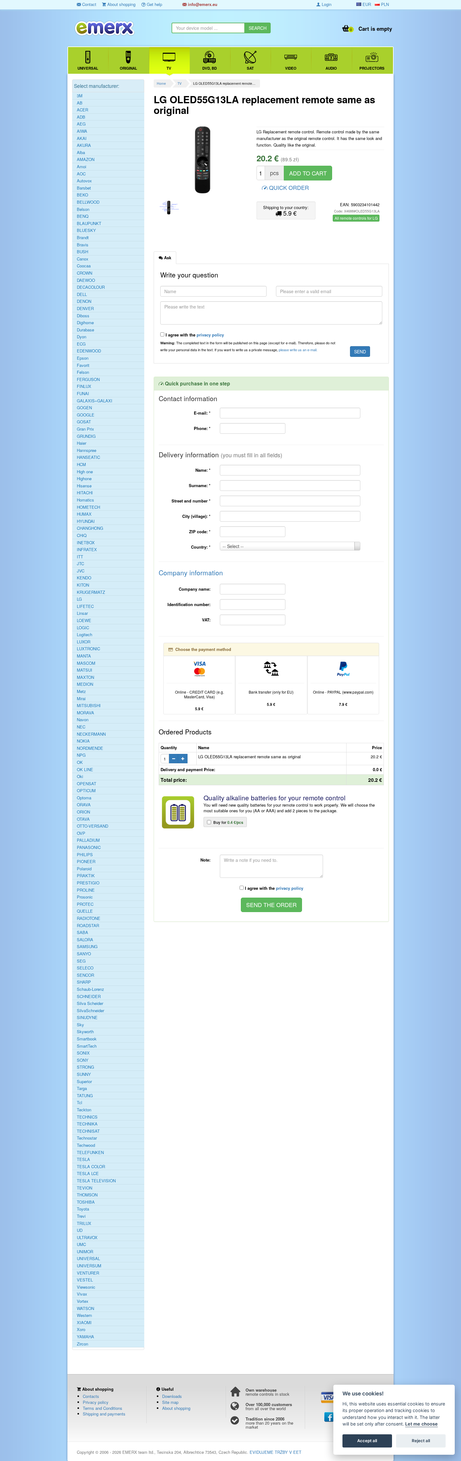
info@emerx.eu (202, 4)
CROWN (84, 273)
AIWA (82, 131)
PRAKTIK (86, 875)
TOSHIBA (86, 1202)
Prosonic (85, 897)
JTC (80, 563)
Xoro (81, 1329)
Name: (202, 470)
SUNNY (84, 1074)
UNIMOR (85, 1251)
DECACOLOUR (91, 287)
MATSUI (84, 670)
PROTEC (85, 904)
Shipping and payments (104, 1414)
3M (79, 95)
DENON (84, 301)
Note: (205, 860)
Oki (80, 776)
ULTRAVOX (87, 1237)
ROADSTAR (88, 925)
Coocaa (84, 265)
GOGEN (84, 407)
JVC (80, 570)
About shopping (120, 4)
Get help (154, 4)
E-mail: (202, 413)
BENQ (82, 216)
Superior (84, 1081)
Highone (84, 478)
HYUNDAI (86, 521)
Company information (191, 572)
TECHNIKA (87, 1123)
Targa (82, 1088)
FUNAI (83, 393)
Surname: (199, 485)
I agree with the (194, 335)
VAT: (206, 620)
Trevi (81, 1216)
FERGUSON (88, 379)
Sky (80, 1024)
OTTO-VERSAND (92, 826)
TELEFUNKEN (90, 1152)
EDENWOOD (89, 350)
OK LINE (85, 769)
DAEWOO (86, 280)
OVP (81, 833)
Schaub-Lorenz (90, 989)
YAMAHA (85, 1336)
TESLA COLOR (91, 1166)
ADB (81, 117)
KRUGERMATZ (91, 592)
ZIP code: (199, 531)
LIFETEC (85, 606)
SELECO (85, 967)
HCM (81, 464)
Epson (82, 358)
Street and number (191, 501)
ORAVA (84, 804)
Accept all (367, 1440)
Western (84, 1315)
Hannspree (86, 450)
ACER (82, 109)
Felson (83, 372)
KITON (83, 585)
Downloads (172, 1396)
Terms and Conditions (102, 1408)
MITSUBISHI (89, 705)
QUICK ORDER (288, 187)
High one (85, 471)
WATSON (85, 1308)
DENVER (85, 308)
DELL (82, 294)
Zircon (82, 1343)
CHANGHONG (90, 528)
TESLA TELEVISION (96, 1180)
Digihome (85, 322)
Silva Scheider (90, 1003)
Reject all (421, 1440)
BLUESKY (86, 230)
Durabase (85, 329)
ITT (80, 556)
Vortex (82, 1301)
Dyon (81, 336)
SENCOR (85, 975)
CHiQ (82, 535)
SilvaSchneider (90, 1010)
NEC (81, 726)
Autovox (84, 180)
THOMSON (87, 1194)
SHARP (84, 982)
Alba (81, 152)
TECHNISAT (88, 1131)
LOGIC (83, 627)
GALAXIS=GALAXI (94, 400)
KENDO (84, 577)
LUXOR (83, 641)
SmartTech (87, 1046)
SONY (82, 1060)
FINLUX (84, 386)
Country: (200, 547)
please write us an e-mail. (298, 349)
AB (79, 102)
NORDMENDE (90, 748)
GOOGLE (85, 414)
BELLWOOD (88, 202)
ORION (83, 811)
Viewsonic (86, 1287)
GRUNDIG (86, 436)
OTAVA (83, 819)
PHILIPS (85, 854)
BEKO (82, 194)
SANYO (84, 953)
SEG (81, 961)
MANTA (84, 655)
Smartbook (87, 1038)
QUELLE (85, 911)
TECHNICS (87, 1117)
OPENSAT (86, 783)
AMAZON (85, 159)
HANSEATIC (88, 457)
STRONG (85, 1067)
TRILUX (84, 1223)
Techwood (86, 1145)
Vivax (82, 1294)
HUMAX (84, 514)
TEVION (84, 1187)
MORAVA (85, 712)
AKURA (84, 145)
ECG (81, 343)
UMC (81, 1244)
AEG (81, 123)
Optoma (84, 797)
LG (79, 599)
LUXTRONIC (88, 648)
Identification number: (188, 604)
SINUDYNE (87, 1017)
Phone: (202, 428)
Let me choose (421, 1424)
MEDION (85, 684)
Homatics (85, 499)
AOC (81, 173)
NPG (81, 755)
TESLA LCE (88, 1173)
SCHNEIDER (89, 996)
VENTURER (88, 1273)
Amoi (81, 166)
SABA (82, 932)
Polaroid (84, 868)
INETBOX (86, 542)
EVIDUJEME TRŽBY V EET (275, 1452)
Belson (83, 209)
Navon (82, 719)
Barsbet (84, 188)
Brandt (83, 237)
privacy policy (210, 335)
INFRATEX (87, 549)
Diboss (83, 315)
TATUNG (85, 1095)
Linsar (82, 613)
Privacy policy (96, 1402)
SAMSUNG (87, 946)
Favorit (83, 365)
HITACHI (85, 492)
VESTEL (85, 1279)
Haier (81, 443)
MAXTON (85, 677)
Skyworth (85, 1031)
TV (180, 83)
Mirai (81, 698)
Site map (170, 1402)
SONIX (83, 1052)
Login (326, 4)
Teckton (84, 1109)
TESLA (83, 1159)
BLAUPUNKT (89, 223)
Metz (81, 691)
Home (161, 83)
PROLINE (86, 890)
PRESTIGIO (88, 882)
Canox (82, 258)
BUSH (82, 251)
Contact (88, 4)
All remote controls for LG (356, 218)
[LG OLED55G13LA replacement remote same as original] (202, 159)
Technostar (87, 1138)
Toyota (83, 1208)
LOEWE (84, 620)
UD (79, 1230)
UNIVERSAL (88, 1258)
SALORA (85, 939)
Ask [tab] (167, 258)
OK (80, 762)
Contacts (91, 1396)
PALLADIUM (88, 840)
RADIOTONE (88, 918)
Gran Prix (85, 429)
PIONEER (86, 861)
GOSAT (84, 421)
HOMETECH (88, 507)
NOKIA (83, 741)
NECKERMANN (91, 734)
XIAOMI (84, 1322)
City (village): (196, 516)
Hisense (84, 485)
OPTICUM (86, 790)
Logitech (84, 634)
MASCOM (86, 663)
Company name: (194, 589)
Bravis (82, 244)
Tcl (79, 1102)
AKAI (82, 138)
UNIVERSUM (89, 1265)
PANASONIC (89, 847)
